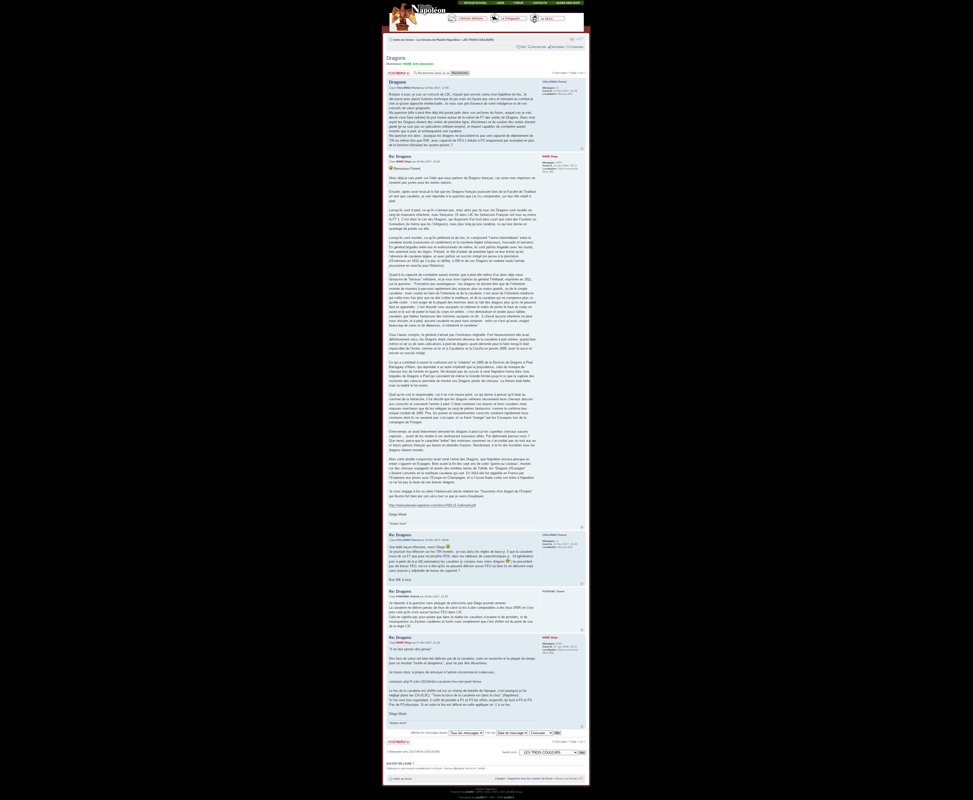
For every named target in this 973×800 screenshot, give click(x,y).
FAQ (523, 46)
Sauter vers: (509, 752)
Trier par (490, 732)
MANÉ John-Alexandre (418, 63)
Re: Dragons (400, 156)
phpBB (469, 791)
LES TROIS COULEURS (478, 39)
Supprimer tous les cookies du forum (530, 778)
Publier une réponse (393, 73)
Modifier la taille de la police (579, 38)
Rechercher (539, 46)
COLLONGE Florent (408, 87)
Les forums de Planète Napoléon (438, 39)
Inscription (558, 46)
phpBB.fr (481, 797)
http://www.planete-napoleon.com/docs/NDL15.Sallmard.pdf (432, 505)
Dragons (395, 58)
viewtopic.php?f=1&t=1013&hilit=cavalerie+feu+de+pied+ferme (435, 681)
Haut (582, 148)
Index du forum (403, 39)
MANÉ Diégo (403, 161)
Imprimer (572, 38)
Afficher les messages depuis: (430, 732)
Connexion (576, 46)
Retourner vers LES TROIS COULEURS (414, 751)
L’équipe (500, 778)
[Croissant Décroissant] (545, 732)
